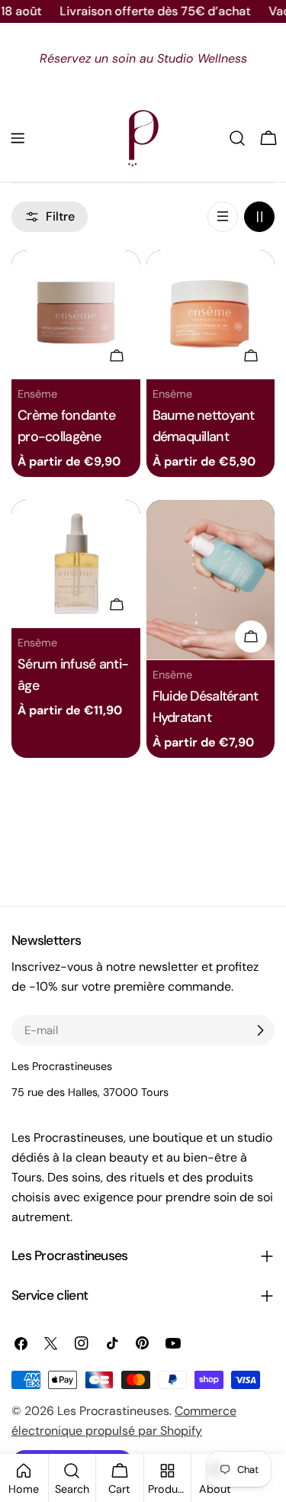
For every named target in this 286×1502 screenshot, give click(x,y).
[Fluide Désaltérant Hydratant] (210, 580)
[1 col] (222, 216)
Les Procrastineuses (113, 1411)
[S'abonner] (260, 1030)
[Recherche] (237, 138)
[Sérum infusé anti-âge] (75, 564)
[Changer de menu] (17, 138)
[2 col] (259, 216)
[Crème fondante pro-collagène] (75, 314)
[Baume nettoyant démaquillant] (210, 314)
